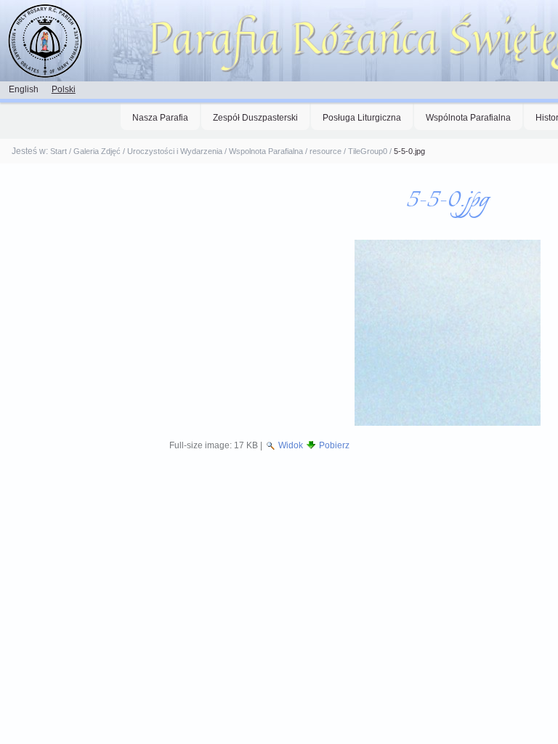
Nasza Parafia (160, 118)
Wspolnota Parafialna (266, 151)
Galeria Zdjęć (97, 151)
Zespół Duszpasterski (255, 118)
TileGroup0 (367, 151)
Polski (64, 89)
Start (58, 151)
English (24, 89)
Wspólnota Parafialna (468, 118)
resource (325, 151)
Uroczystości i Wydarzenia (174, 151)
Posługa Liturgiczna (362, 118)
